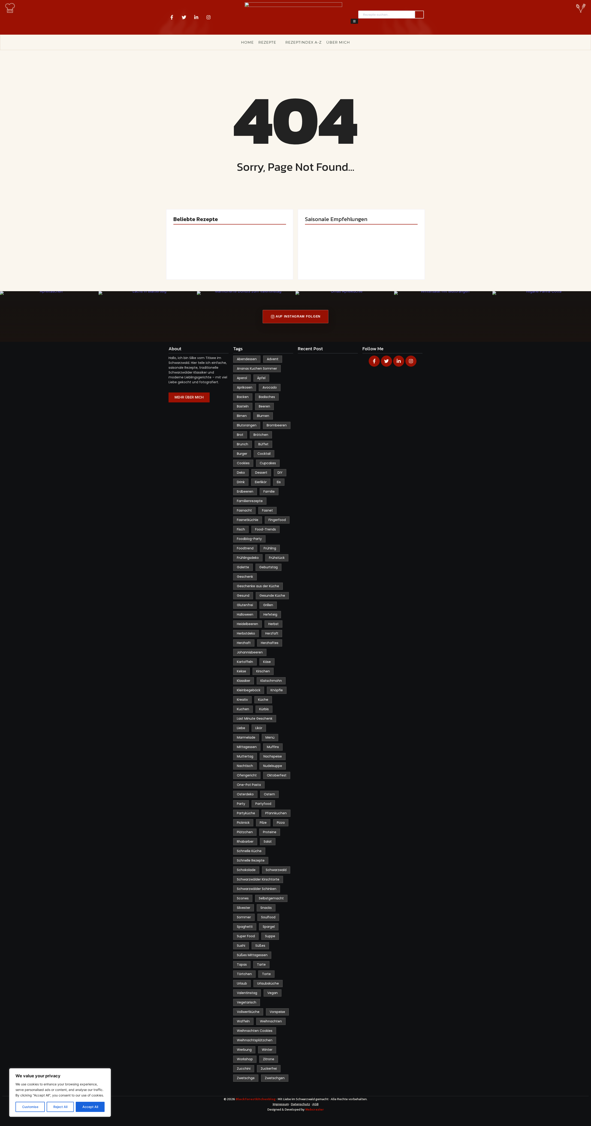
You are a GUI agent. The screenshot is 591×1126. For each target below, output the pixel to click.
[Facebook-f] (171, 17)
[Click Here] (354, 21)
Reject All (60, 1107)
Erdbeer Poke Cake (200, 259)
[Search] (419, 15)
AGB (315, 1104)
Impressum (281, 1104)
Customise (30, 1107)
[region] (60, 1092)
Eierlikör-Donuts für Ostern (329, 257)
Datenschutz (300, 1104)
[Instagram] (208, 17)
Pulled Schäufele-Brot (389, 257)
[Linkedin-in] (196, 17)
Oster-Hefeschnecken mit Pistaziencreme (258, 254)
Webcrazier (314, 1109)
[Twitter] (184, 17)
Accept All (90, 1107)
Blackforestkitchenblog (256, 1099)
